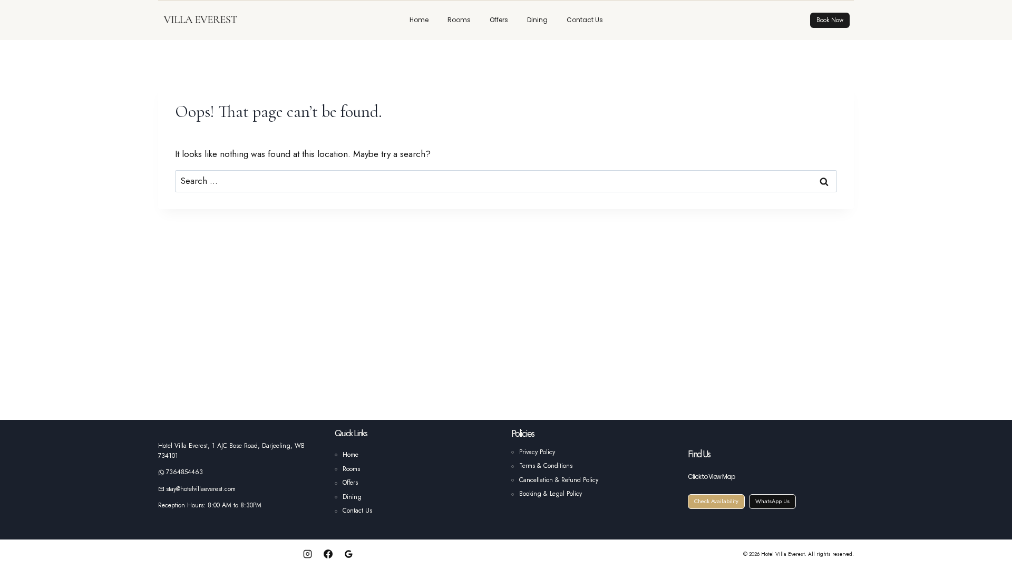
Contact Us (585, 19)
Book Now (829, 20)
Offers (499, 19)
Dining (537, 19)
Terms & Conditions (545, 465)
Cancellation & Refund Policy (558, 480)
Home (419, 19)
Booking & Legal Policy (550, 493)
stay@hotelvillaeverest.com (201, 489)
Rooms (459, 19)
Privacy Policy (537, 452)
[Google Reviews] (349, 554)
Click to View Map (711, 476)
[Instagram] (307, 554)
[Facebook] (328, 554)
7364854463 (184, 472)
